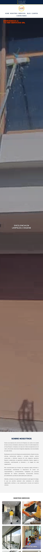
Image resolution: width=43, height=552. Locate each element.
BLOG (29, 13)
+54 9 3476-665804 (21, 2)
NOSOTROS (13, 13)
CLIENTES (35, 13)
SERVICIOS (22, 13)
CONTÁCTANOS (21, 16)
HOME (7, 13)
